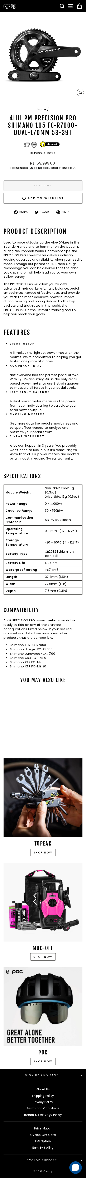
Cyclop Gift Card (43, 1135)
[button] (75, 1167)
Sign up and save (42, 1075)
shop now (43, 1061)
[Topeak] (43, 797)
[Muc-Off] (43, 902)
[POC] (43, 1006)
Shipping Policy (43, 1096)
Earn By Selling (43, 1148)
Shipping (35, 168)
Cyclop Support (42, 1160)
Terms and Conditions (43, 1108)
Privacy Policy (43, 1102)
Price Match (43, 1129)
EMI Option (43, 1141)
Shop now (43, 852)
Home (42, 109)
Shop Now (43, 957)
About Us (43, 1089)
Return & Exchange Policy (43, 1115)
